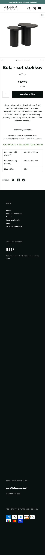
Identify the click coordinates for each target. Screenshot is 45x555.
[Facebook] (8, 249)
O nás (8, 223)
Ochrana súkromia (12, 220)
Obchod (9, 217)
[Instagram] (12, 249)
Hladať (8, 210)
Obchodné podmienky (14, 214)
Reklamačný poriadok (14, 226)
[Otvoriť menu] (39, 8)
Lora (24, 74)
